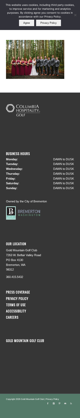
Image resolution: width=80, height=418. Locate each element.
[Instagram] (54, 403)
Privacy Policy (17, 298)
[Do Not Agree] (75, 15)
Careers (12, 317)
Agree (26, 22)
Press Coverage (18, 292)
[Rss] (71, 403)
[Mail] (65, 403)
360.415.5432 (14, 277)
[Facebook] (48, 403)
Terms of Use (16, 304)
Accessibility (16, 311)
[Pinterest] (59, 403)
